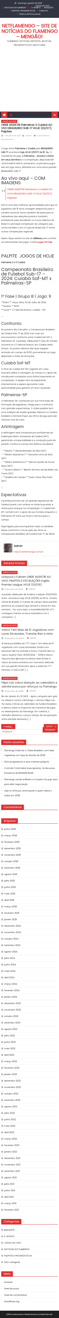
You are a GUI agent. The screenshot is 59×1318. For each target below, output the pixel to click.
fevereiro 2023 (11, 1067)
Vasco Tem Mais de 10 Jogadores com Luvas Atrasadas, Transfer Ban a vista (28, 632)
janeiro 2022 (10, 1151)
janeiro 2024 (10, 996)
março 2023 (10, 1061)
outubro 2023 (11, 1016)
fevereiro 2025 (11, 912)
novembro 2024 (12, 932)
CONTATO (43, 10)
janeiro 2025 (10, 919)
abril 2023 (9, 1054)
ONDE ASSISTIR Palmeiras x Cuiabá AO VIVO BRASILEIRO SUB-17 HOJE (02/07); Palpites (29, 194)
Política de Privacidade (29, 14)
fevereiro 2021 (11, 1209)
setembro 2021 (12, 1171)
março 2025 (10, 906)
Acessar (8, 1282)
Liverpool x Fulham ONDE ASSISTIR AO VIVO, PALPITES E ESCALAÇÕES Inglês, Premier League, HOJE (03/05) (26, 580)
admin (28, 135)
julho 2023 (9, 1035)
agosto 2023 (10, 1029)
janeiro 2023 (10, 1074)
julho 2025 (9, 880)
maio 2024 (10, 971)
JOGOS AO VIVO (42, 6)
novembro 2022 (12, 1087)
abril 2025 (9, 900)
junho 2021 (9, 1190)
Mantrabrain (46, 1314)
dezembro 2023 (12, 1003)
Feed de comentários (15, 1295)
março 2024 (10, 983)
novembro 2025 (12, 854)
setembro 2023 (12, 1022)
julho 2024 (9, 958)
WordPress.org (11, 1301)
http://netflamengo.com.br (28, 551)
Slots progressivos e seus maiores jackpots (26, 761)
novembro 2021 (12, 1164)
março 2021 (10, 1203)
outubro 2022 (11, 1093)
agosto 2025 (10, 874)
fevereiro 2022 (11, 1145)
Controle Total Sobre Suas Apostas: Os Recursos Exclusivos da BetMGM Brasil (29, 770)
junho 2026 (10, 829)
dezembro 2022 (12, 1080)
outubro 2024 (11, 938)
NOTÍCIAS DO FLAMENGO (15, 7)
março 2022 (10, 1138)
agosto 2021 (10, 1177)
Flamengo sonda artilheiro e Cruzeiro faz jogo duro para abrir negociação (31, 782)
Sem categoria (12, 1262)
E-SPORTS (36, 7)
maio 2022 (9, 1125)
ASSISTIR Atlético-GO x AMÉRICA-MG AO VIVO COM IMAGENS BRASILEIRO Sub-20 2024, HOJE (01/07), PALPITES (52, 726)
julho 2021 (9, 1183)
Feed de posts (11, 1288)
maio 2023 (9, 1048)
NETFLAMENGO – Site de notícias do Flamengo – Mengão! (30, 31)
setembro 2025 (12, 867)
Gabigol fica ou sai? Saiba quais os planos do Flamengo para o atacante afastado (10, 726)
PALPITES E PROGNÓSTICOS (23, 10)
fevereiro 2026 (12, 842)
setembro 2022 (12, 1100)
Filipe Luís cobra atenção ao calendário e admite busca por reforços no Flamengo (29, 684)
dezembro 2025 (12, 848)
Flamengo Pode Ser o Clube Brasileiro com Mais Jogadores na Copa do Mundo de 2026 (29, 753)
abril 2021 (9, 1196)
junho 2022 (10, 1119)
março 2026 (10, 835)
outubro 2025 (11, 861)
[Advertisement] (29, 80)
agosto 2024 (11, 951)
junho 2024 (10, 964)
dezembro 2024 (12, 925)
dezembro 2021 (12, 1158)
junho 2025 (10, 887)
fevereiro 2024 (12, 990)
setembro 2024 (12, 945)
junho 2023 (10, 1042)
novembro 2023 (12, 1009)
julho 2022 (9, 1113)
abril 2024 (9, 977)
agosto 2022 (10, 1106)
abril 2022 (9, 1132)
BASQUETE (48, 7)
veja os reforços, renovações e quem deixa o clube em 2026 (28, 793)
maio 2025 (9, 893)
